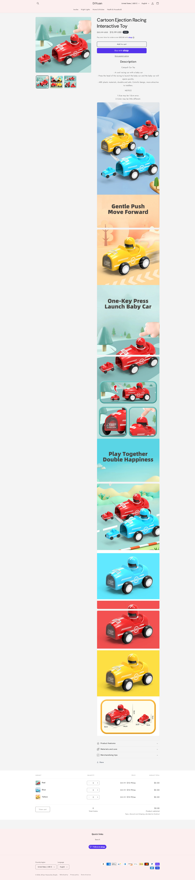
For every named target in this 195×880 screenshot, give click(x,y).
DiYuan (43, 875)
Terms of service (86, 875)
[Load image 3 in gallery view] (56, 82)
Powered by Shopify (52, 875)
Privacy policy (74, 875)
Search (97, 839)
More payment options (122, 56)
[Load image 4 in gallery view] (70, 82)
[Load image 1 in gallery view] (42, 82)
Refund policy (64, 875)
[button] (37, 3)
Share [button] (102, 762)
